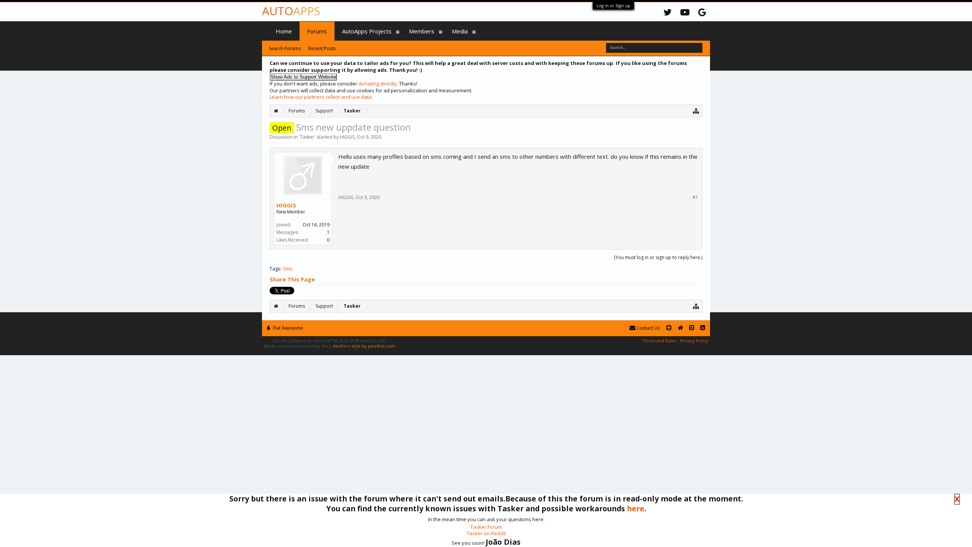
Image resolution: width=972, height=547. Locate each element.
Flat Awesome (287, 328)
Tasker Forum (486, 526)
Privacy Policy (694, 340)
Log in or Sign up (613, 5)
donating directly (377, 83)
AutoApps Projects (366, 31)
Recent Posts (322, 48)
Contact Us (647, 328)
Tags (275, 268)
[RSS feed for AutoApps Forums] (702, 328)
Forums (317, 31)
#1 (695, 197)
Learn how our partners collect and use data (321, 96)
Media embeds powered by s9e (296, 346)
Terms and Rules (659, 340)
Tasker (307, 137)
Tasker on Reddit (486, 533)
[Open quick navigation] (696, 110)
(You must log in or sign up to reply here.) (658, 257)
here (635, 508)
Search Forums (285, 48)
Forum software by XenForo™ (329, 340)
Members (421, 31)
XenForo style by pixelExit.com (364, 346)
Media (460, 31)
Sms (288, 268)
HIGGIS (347, 137)
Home (284, 31)
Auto (291, 11)
